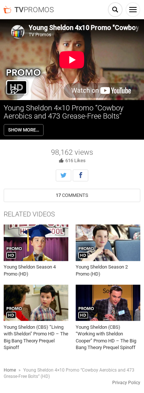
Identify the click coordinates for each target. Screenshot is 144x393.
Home (10, 370)
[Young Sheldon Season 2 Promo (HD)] (108, 243)
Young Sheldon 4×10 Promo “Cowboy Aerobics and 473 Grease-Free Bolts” (64, 111)
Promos (34, 9)
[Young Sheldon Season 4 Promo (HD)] (36, 243)
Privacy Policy (126, 382)
